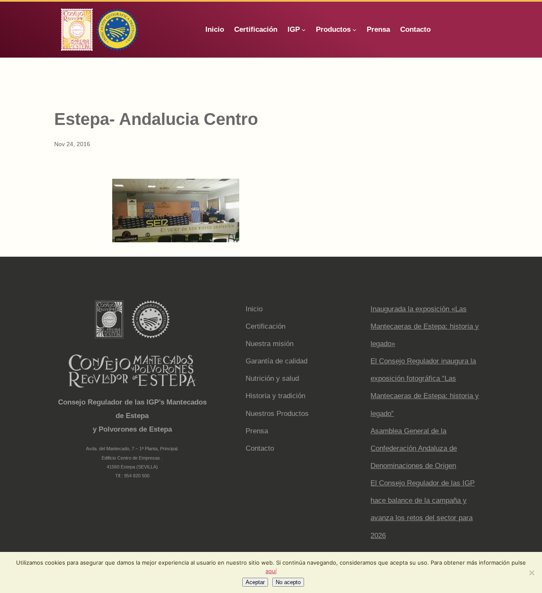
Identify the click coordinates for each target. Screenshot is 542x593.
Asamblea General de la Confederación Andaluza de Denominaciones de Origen (414, 448)
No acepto (288, 582)
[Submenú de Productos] (354, 30)
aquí (271, 571)
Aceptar (255, 582)
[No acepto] (531, 572)
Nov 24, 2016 (72, 144)
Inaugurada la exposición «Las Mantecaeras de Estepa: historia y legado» (425, 326)
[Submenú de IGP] (303, 30)
